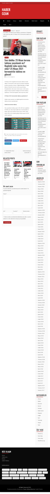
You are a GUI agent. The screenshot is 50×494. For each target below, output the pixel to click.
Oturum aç (40, 433)
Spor (10, 24)
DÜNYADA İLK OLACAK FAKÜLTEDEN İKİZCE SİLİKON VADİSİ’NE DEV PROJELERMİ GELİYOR (41, 46)
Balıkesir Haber (6, 469)
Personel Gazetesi (42, 469)
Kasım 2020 (40, 293)
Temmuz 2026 (41, 184)
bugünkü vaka (13, 134)
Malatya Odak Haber (14, 475)
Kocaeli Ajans (13, 469)
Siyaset (39, 31)
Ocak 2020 (40, 316)
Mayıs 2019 (40, 335)
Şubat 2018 (40, 371)
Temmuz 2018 (41, 359)
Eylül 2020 (40, 298)
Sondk (20, 469)
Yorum (5, 193)
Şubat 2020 (40, 314)
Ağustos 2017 (41, 385)
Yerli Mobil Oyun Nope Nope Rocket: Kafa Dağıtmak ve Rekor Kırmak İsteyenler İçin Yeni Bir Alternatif (7, 169)
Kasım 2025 (40, 203)
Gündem (40, 408)
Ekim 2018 (40, 352)
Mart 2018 (40, 369)
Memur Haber (13, 472)
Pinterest (23, 140)
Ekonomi (27, 21)
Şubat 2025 (40, 224)
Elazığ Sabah (15, 478)
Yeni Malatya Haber (33, 469)
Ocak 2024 (40, 236)
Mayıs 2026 (40, 189)
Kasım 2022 (40, 253)
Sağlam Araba (41, 475)
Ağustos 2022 (41, 255)
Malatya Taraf (5, 475)
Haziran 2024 (41, 231)
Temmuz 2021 (41, 274)
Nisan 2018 (40, 366)
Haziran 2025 (41, 215)
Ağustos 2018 (41, 357)
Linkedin (8, 143)
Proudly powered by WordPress (14, 489)
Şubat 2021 (40, 286)
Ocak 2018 (40, 373)
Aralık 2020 (40, 290)
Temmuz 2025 (41, 212)
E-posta (15, 211)
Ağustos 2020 (41, 300)
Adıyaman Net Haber (7, 478)
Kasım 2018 (40, 350)
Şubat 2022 (40, 260)
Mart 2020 (40, 312)
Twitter (16, 140)
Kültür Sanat (34, 21)
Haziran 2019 (41, 333)
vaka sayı (14, 135)
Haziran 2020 (41, 305)
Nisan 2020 (40, 309)
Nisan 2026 (40, 191)
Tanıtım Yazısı (42, 478)
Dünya (14, 21)
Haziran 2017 (41, 390)
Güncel (8, 21)
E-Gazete (45, 472)
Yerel (39, 425)
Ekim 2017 (40, 380)
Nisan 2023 (40, 248)
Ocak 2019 (40, 345)
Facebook (8, 140)
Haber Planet (35, 478)
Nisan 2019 (40, 338)
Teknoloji (40, 420)
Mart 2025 (40, 222)
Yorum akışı (40, 438)
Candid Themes (39, 489)
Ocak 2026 (40, 198)
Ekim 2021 (40, 267)
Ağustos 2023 (41, 243)
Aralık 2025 (40, 200)
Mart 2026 (40, 193)
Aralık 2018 (40, 347)
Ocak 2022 (40, 262)
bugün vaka (8, 134)
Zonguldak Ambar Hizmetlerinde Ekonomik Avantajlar (17, 172)
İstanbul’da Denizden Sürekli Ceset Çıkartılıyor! (42, 170)
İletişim (3, 459)
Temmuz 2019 (41, 331)
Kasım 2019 (40, 321)
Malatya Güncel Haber (22, 472)
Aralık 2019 (40, 319)
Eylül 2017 (40, 383)
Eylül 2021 (40, 269)
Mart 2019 (40, 340)
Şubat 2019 (40, 343)
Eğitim (20, 21)
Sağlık (4, 24)
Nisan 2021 (40, 281)
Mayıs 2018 (40, 364)
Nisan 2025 (40, 219)
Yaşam (39, 422)
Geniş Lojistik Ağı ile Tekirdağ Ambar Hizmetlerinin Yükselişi (27, 173)
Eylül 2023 (40, 241)
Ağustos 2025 (41, 210)
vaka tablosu (18, 135)
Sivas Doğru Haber (32, 472)
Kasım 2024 (40, 229)
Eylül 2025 (40, 207)
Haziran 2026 (41, 186)
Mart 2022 (40, 257)
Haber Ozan (6, 11)
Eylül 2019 (40, 326)
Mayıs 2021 (40, 279)
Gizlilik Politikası (5, 460)
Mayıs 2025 (40, 217)
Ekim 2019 (40, 324)
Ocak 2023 (40, 250)
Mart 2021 (40, 283)
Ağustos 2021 (41, 271)
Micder (22, 478)
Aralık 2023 (40, 238)
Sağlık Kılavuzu (33, 475)
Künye (3, 455)
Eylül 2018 (40, 354)
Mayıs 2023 (40, 245)
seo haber (10, 135)
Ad (4, 211)
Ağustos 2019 (41, 328)
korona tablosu (20, 134)
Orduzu (39, 472)
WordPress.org (41, 440)
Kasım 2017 (40, 378)
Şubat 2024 (40, 234)
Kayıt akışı (40, 436)
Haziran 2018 (41, 362)
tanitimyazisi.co (5, 465)
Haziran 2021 (41, 276)
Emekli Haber (5, 472)
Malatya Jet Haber (24, 475)
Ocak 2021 (40, 288)
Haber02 (25, 469)
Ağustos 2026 (41, 181)
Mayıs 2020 (40, 307)
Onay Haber (27, 478)
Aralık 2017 (40, 376)
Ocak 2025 (40, 226)
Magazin (42, 21)
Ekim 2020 (40, 295)
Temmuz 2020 (41, 302)
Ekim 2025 (40, 205)
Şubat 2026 (40, 196)
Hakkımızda (4, 457)
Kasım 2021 (40, 264)
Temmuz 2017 (41, 388)
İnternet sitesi (26, 211)
